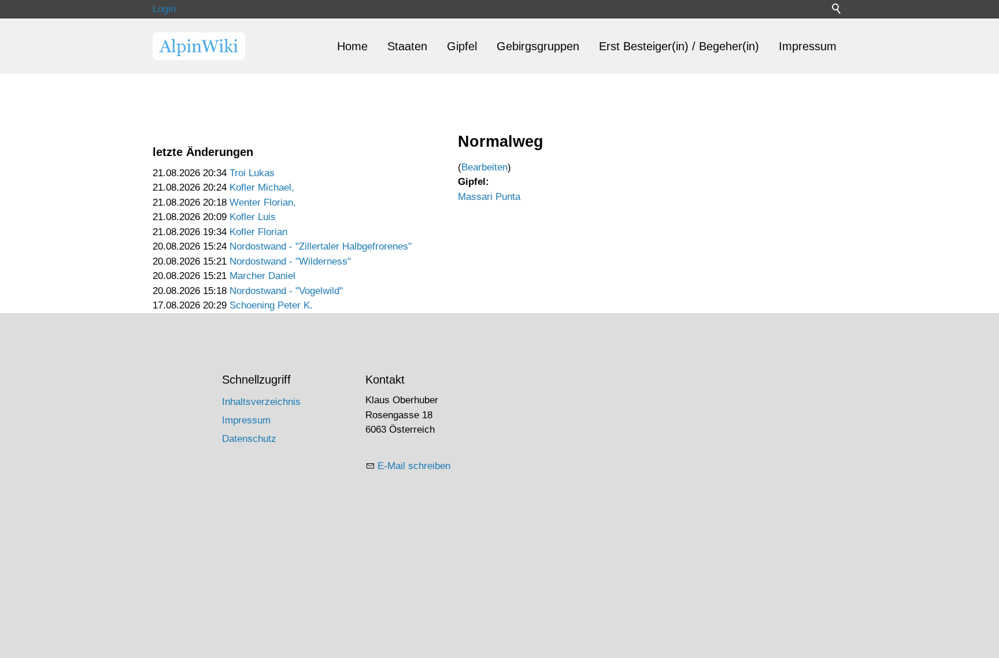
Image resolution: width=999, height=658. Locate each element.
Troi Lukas (252, 173)
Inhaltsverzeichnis (261, 401)
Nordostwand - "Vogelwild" (286, 290)
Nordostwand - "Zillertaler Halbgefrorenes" (321, 246)
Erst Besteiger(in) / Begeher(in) (679, 46)
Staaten (407, 46)
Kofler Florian (258, 231)
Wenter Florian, (263, 202)
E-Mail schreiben (414, 465)
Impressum (808, 46)
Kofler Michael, (262, 187)
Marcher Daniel (262, 275)
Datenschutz (249, 438)
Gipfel (462, 46)
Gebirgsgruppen (538, 46)
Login (164, 8)
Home (352, 46)
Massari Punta (489, 196)
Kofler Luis (253, 216)
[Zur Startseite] (199, 46)
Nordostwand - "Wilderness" (290, 261)
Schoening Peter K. (271, 305)
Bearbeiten (484, 167)
